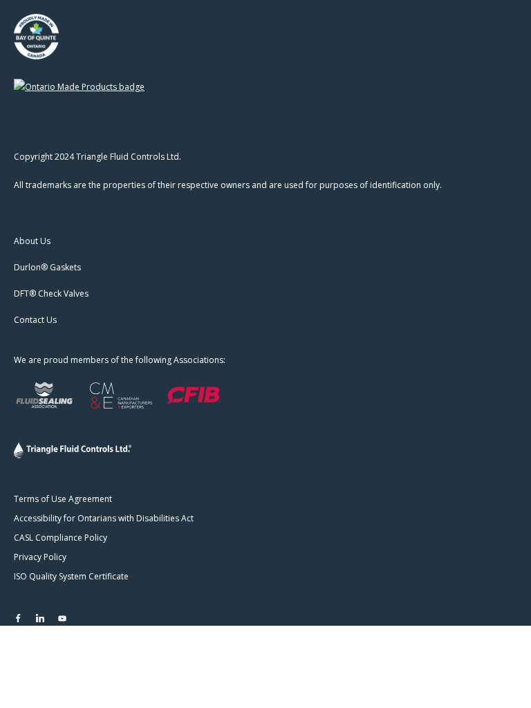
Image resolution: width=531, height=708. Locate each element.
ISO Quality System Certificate (71, 576)
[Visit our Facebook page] (18, 618)
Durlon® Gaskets (47, 267)
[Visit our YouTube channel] (62, 618)
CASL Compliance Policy (60, 537)
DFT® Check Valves (51, 293)
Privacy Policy (40, 557)
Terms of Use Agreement (63, 499)
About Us (32, 241)
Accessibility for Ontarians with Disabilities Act (104, 518)
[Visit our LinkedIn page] (40, 618)
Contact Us (35, 320)
